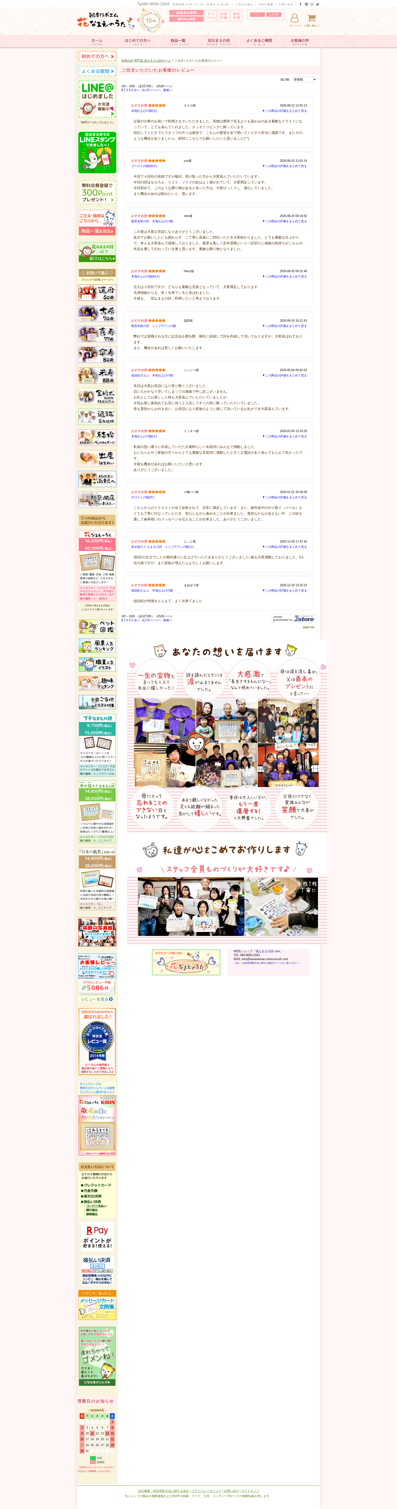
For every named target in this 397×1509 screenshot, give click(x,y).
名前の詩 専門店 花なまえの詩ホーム (146, 60)
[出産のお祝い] (97, 465)
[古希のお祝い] (97, 320)
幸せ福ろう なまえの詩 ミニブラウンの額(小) (162, 546)
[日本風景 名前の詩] (97, 909)
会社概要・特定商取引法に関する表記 (163, 1491)
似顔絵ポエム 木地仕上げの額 (152, 375)
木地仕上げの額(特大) (145, 276)
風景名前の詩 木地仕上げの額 (152, 221)
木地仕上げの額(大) (144, 111)
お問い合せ (286, 4)
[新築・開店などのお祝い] (97, 506)
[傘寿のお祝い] (97, 362)
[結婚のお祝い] (97, 444)
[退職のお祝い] (97, 424)
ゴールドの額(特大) (144, 166)
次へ (137, 90)
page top (308, 627)
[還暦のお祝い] (97, 299)
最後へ (167, 90)
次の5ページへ (151, 90)
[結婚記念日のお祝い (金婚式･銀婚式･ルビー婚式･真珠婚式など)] (97, 403)
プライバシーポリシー (206, 1491)
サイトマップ (250, 1491)
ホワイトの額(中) (142, 497)
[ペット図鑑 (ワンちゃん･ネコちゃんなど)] (97, 633)
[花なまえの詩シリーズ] (97, 600)
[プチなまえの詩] (97, 775)
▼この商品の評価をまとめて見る (284, 111)
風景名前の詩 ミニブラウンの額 (153, 326)
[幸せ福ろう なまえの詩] (97, 842)
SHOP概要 (265, 4)
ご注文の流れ (244, 4)
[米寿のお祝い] (97, 382)
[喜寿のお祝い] (97, 341)
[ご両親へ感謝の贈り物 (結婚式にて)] (97, 486)
